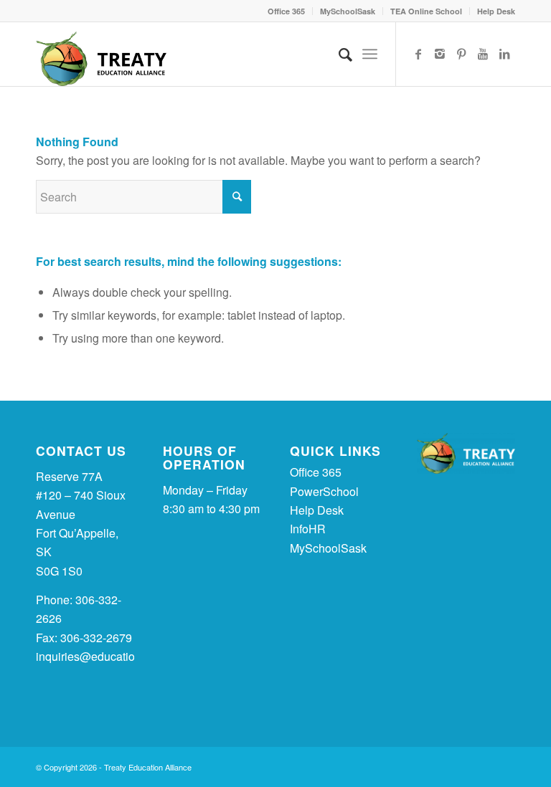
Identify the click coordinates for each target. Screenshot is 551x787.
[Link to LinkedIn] (504, 54)
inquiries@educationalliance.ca (116, 656)
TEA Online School (426, 11)
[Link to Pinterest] (461, 54)
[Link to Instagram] (440, 54)
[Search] (338, 54)
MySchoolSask (347, 11)
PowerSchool (324, 491)
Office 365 (286, 11)
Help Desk (496, 11)
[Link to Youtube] (483, 54)
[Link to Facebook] (418, 54)
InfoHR (308, 528)
